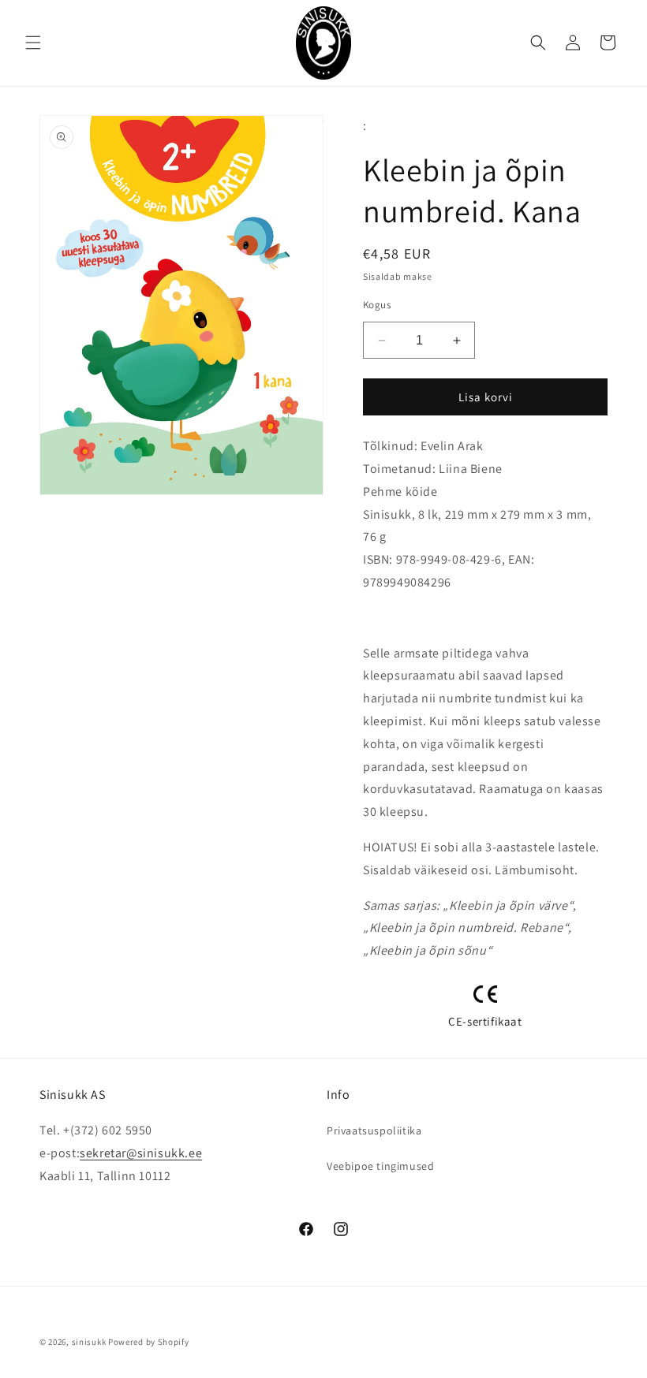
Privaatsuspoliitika (374, 1130)
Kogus (377, 304)
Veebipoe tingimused (380, 1166)
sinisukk (89, 1341)
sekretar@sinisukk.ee (141, 1153)
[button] (33, 42)
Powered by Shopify (148, 1341)
